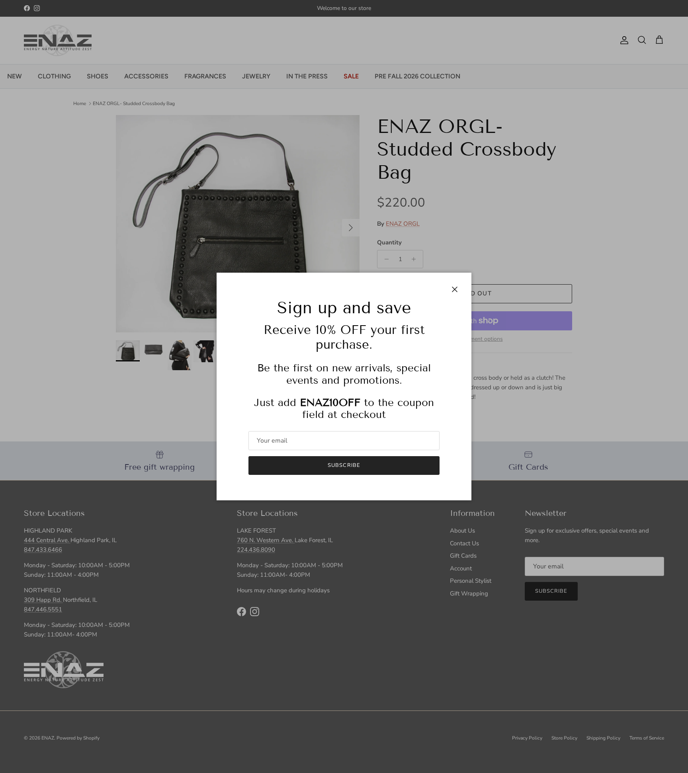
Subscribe (344, 465)
